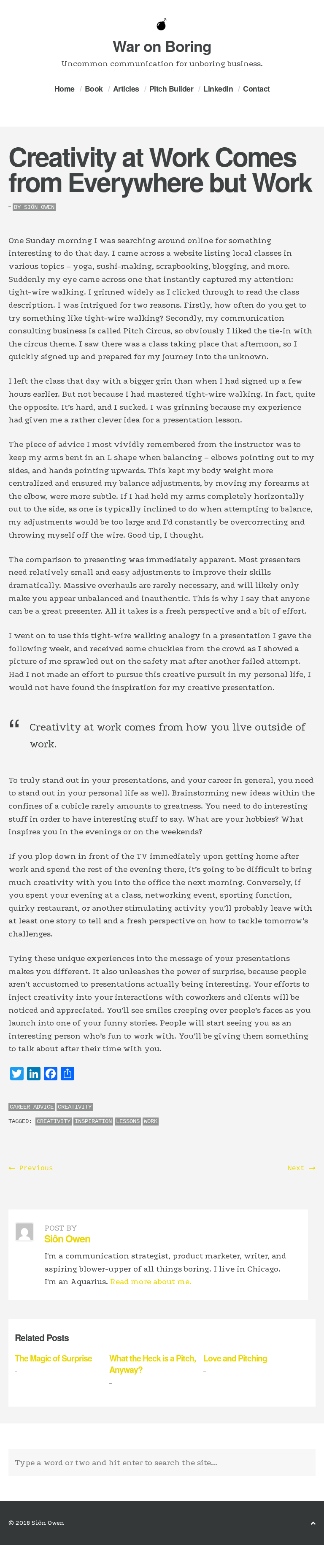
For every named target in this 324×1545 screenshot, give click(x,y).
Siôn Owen (39, 207)
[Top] (313, 1523)
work (150, 1121)
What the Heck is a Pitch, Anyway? (152, 1363)
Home (64, 88)
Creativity (75, 1107)
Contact (256, 88)
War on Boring (162, 46)
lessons (128, 1121)
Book (94, 88)
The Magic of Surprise (53, 1358)
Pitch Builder (171, 88)
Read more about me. (151, 1281)
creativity (53, 1121)
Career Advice (32, 1107)
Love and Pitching (235, 1358)
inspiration (93, 1121)
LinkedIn (218, 88)
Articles (126, 88)
